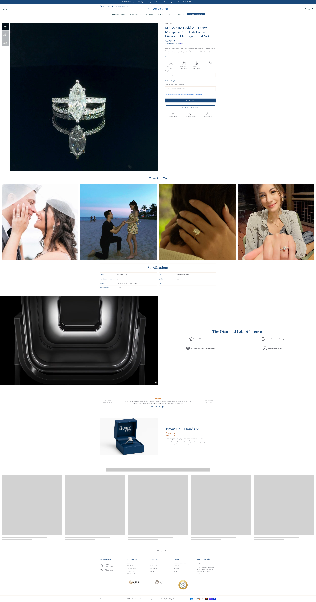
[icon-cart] (312, 9)
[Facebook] (151, 551)
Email (200, 563)
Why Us (152, 563)
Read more (168, 57)
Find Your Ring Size (171, 81)
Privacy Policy (131, 571)
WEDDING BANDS (135, 14)
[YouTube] (165, 551)
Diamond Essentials (180, 563)
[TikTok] (161, 551)
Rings (175, 571)
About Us (130, 566)
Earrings (176, 566)
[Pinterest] (154, 551)
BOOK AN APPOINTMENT (190, 107)
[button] (190, 100)
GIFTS (171, 14)
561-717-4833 (106, 6)
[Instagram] (158, 551)
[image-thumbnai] (5, 26)
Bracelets (176, 568)
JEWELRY (161, 14)
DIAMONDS (149, 14)
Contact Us (153, 571)
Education (153, 568)
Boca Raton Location (121, 6)
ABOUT (180, 14)
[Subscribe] (214, 563)
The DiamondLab (137, 599)
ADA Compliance (132, 574)
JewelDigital (170, 599)
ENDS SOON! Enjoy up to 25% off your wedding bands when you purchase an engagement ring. (156, 2)
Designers (130, 563)
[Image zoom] (84, 97)
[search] (305, 9)
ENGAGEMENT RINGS (118, 14)
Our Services (154, 566)
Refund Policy (131, 568)
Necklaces (177, 574)
